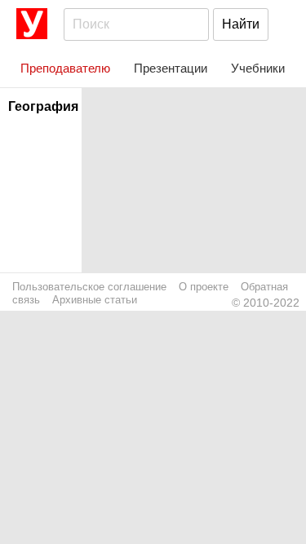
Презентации (170, 68)
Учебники (258, 68)
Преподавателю (65, 68)
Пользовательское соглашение (89, 287)
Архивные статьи (94, 300)
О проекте (203, 287)
